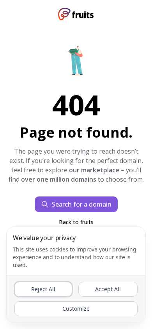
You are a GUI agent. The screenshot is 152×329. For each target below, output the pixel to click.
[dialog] (76, 274)
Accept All (108, 289)
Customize (76, 308)
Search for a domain (81, 204)
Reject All (43, 289)
